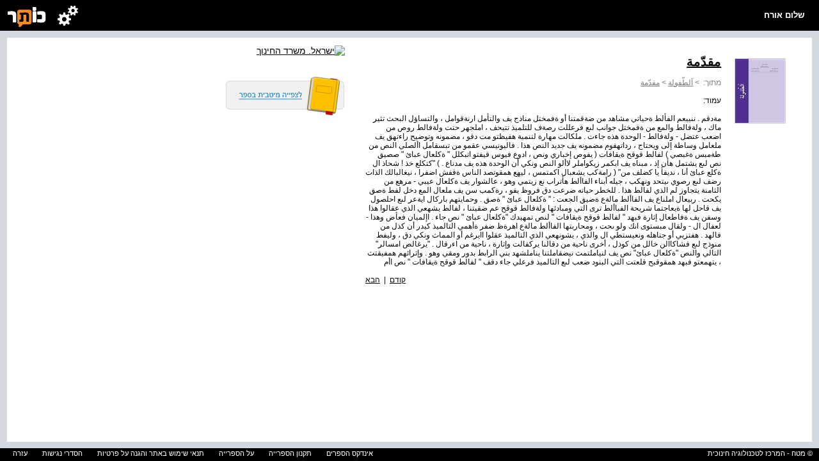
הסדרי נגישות (62, 453)
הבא (372, 279)
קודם (398, 279)
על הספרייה (236, 453)
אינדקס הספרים (349, 453)
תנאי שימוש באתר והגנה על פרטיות (150, 453)
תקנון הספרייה (290, 453)
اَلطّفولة (680, 82)
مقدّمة (650, 82)
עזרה (20, 453)
